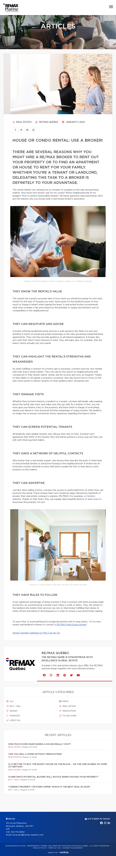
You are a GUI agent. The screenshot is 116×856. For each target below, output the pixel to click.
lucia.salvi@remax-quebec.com (28, 835)
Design (13, 711)
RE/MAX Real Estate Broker (71, 625)
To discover (69, 716)
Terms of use (54, 848)
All (11, 701)
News (65, 701)
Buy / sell (15, 706)
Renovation (69, 711)
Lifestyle (14, 720)
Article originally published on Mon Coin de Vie (36, 633)
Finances (14, 716)
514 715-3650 (18, 832)
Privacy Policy (40, 848)
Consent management (72, 848)
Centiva (63, 852)
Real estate (24, 122)
